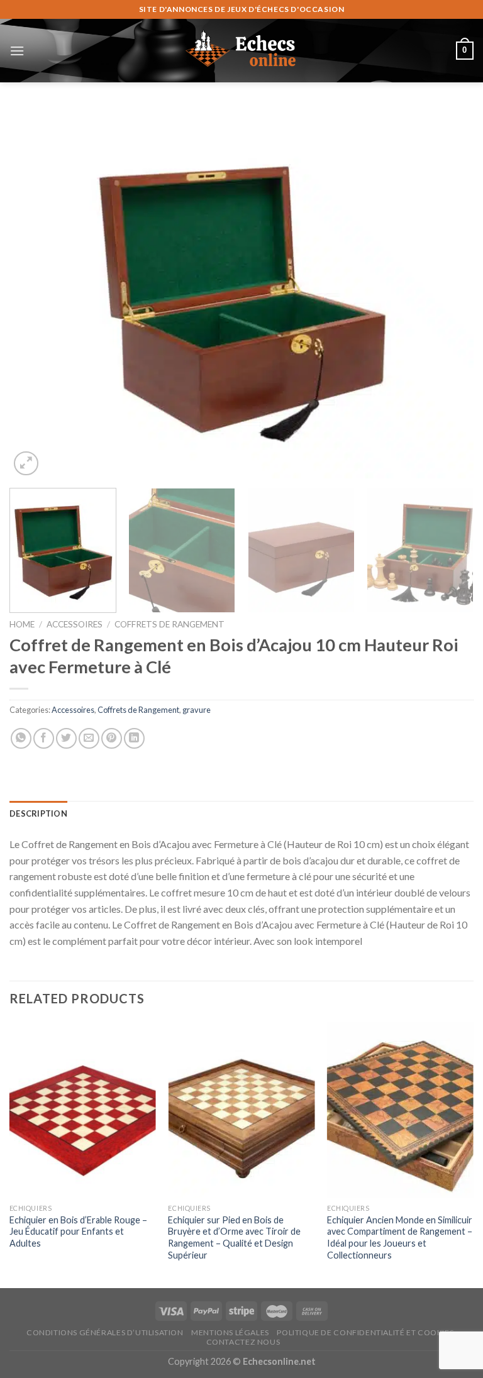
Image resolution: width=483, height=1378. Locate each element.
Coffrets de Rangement (169, 624)
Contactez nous (243, 1342)
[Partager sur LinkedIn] (134, 738)
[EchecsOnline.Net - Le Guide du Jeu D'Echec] (241, 50)
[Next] (448, 293)
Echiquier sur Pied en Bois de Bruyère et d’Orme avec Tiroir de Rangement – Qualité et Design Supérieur (234, 1237)
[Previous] (34, 293)
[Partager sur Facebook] (43, 738)
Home (22, 624)
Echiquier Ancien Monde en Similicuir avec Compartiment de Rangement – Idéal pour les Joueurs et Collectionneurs (399, 1237)
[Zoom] (26, 463)
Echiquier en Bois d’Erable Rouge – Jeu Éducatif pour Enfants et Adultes (78, 1231)
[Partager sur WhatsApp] (21, 738)
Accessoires (75, 624)
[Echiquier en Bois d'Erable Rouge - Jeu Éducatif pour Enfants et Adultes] (82, 1109)
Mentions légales (230, 1332)
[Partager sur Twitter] (66, 738)
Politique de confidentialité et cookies (365, 1332)
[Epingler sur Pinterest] (111, 738)
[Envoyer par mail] (89, 738)
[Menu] (17, 50)
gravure (196, 710)
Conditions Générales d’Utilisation (105, 1332)
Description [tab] (38, 813)
